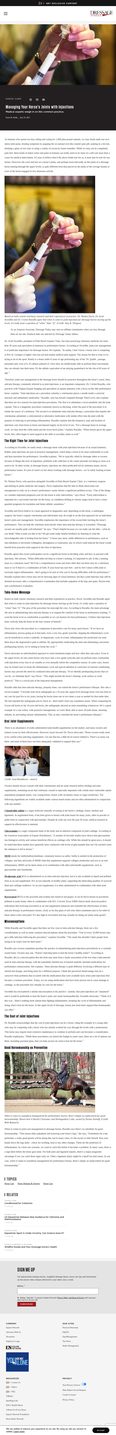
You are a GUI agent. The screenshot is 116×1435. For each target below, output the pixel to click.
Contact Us (15, 1382)
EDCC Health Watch (14, 1405)
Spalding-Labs (12, 1401)
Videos (14, 1387)
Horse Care (10, 1200)
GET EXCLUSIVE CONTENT (61, 3)
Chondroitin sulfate (14, 810)
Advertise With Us (13, 1332)
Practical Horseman (70, 1327)
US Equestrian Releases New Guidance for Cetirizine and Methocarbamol (34, 1218)
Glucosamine (11, 831)
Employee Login (13, 1341)
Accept (101, 1430)
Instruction (11, 1230)
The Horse (67, 1341)
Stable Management (71, 1346)
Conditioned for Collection (18, 1203)
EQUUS (66, 1332)
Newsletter (10, 1337)
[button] (30, 99)
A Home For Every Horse (16, 1410)
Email (21, 1286)
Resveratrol (10, 896)
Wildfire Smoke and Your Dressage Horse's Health (31, 1247)
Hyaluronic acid (13, 876)
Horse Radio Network (15, 1419)
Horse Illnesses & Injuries (18, 1244)
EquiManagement (70, 1337)
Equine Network (12, 1327)
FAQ (13, 1391)
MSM (7, 856)
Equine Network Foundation (17, 1414)
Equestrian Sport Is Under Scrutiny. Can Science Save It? (34, 1233)
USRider (9, 1396)
